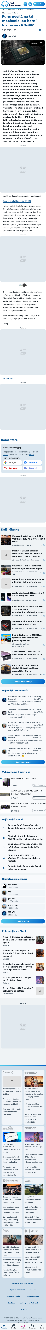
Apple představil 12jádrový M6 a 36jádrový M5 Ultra (28, 594)
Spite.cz (6, 983)
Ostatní (21, 10)
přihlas (5, 454)
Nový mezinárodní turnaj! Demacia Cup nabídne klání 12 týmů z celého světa (11, 1221)
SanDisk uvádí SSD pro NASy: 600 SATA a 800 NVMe (27, 622)
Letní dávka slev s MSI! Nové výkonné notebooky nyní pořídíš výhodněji (27, 638)
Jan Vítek (12, 36)
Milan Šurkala (18, 545)
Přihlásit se (39, 4)
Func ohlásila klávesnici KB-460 (17, 201)
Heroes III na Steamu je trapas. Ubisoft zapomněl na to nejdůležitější (34, 1118)
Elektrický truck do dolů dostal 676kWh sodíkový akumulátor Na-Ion (25, 668)
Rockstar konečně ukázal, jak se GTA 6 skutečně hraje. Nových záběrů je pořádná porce (18, 967)
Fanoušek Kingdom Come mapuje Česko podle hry (11, 1272)
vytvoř (31, 454)
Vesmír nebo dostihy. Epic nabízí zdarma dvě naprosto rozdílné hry (12, 1101)
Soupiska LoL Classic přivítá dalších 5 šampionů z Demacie (11, 1209)
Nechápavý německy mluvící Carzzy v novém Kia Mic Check (12, 1199)
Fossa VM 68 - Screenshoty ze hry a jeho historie (33, 1199)
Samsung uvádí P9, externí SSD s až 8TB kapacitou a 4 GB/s (33, 1249)
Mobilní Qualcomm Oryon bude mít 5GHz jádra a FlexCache (28, 580)
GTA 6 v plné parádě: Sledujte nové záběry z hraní (17, 978)
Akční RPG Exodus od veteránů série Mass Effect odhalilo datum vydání (19, 940)
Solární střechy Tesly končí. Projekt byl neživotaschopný (27, 567)
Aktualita (11, 10)
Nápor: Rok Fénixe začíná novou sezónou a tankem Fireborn (34, 1219)
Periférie (30, 10)
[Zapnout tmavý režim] (30, 4)
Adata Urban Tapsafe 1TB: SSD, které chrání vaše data (27, 653)
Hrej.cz (6, 972)
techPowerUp (9, 378)
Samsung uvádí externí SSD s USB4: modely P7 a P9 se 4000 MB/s (28, 539)
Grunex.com (8, 994)
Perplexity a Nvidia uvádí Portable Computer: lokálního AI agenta (11, 1148)
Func (16, 13)
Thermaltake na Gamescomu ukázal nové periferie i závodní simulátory (10, 1171)
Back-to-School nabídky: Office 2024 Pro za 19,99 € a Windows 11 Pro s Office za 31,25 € (27, 554)
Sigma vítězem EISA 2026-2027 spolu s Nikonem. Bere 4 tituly (33, 1259)
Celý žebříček (23, 921)
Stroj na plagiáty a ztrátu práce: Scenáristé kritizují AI (12, 1111)
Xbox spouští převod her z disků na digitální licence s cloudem (11, 1159)
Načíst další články (23, 682)
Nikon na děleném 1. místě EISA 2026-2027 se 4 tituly (34, 1270)
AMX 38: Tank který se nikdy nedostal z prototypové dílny (33, 1209)
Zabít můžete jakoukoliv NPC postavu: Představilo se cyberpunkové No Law (34, 1158)
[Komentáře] (40, 30)
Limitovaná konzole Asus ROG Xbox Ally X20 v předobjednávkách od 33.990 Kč (27, 609)
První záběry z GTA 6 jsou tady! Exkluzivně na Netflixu (18, 989)
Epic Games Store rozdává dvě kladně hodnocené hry (32, 1169)
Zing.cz (6, 945)
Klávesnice (6, 13)
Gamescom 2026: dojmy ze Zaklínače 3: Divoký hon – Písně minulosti (18, 953)
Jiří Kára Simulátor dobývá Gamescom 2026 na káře (34, 1106)
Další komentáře (23, 762)
